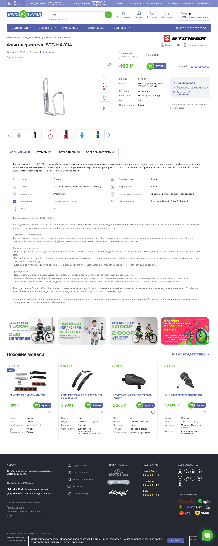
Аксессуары (70, 27)
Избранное (152, 17)
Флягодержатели (60, 37)
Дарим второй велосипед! (192, 27)
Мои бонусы (17, 3)
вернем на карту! (200, 66)
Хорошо (175, 540)
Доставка (171, 3)
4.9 (157, 495)
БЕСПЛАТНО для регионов (90, 3)
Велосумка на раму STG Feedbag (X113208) (132, 396)
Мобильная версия (83, 479)
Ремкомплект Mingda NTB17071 (27, 395)
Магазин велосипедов (19, 37)
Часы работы (80, 472)
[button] (9, 135)
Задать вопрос (80, 465)
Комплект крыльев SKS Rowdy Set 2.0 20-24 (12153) (81, 396)
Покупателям (153, 3)
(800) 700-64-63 (15, 493)
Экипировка (96, 27)
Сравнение (167, 17)
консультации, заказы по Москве (48, 3)
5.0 (157, 475)
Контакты (204, 3)
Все (188, 354)
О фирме (134, 3)
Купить (160, 66)
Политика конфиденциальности (23, 502)
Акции (120, 3)
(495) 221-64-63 (15, 489)
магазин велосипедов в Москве (28, 537)
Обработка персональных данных (24, 511)
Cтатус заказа (123, 17)
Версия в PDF (172, 45)
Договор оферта (15, 507)
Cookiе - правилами (73, 542)
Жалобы (139, 17)
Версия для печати (198, 45)
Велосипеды (20, 27)
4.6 (157, 485)
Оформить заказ (198, 17)
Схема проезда (81, 493)
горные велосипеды (15, 540)
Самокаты (45, 27)
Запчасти (120, 27)
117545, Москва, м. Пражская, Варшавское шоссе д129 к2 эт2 (29, 472)
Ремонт (187, 3)
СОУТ (10, 516)
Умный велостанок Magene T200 (183, 395)
